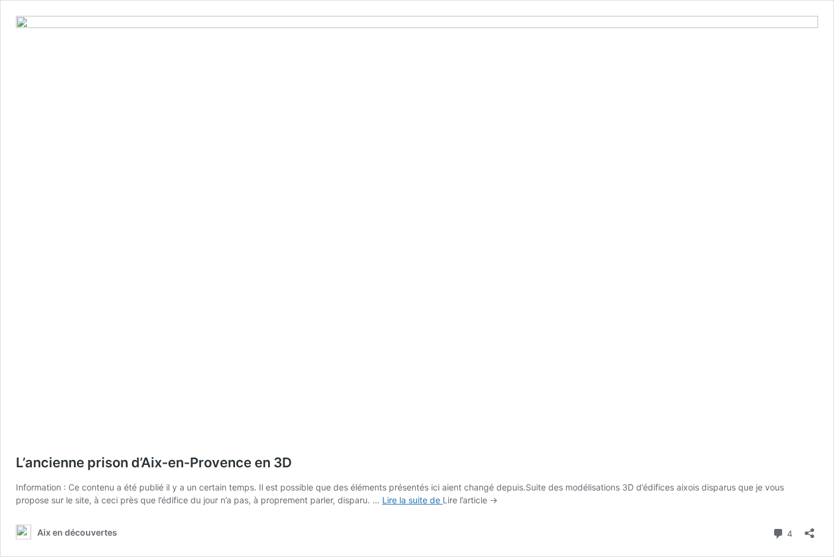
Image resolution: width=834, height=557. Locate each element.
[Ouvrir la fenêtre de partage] (809, 529)
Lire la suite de (412, 500)
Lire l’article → (470, 500)
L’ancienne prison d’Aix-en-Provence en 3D (154, 462)
